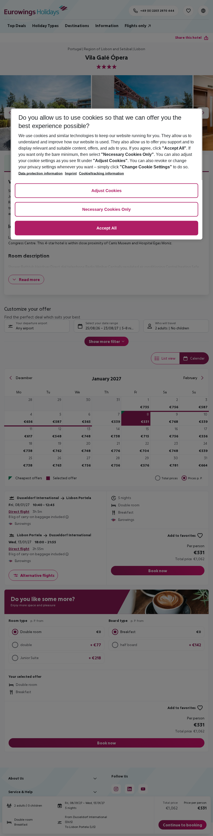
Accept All (106, 228)
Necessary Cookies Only (106, 209)
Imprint (71, 173)
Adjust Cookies (106, 191)
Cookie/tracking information (101, 173)
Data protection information (40, 173)
